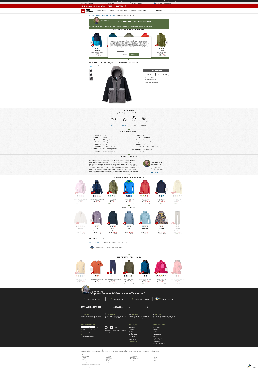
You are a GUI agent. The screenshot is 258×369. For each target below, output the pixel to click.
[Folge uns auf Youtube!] (112, 327)
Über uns (155, 326)
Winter (125, 10)
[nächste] (166, 42)
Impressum (155, 336)
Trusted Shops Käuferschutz (151, 82)
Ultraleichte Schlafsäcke (134, 358)
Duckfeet (155, 357)
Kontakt (131, 331)
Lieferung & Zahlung (133, 326)
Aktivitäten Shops (85, 356)
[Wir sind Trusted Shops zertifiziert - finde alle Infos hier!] (157, 299)
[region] (129, 47)
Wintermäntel (108, 359)
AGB (130, 336)
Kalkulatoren (84, 357)
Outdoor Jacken (105, 15)
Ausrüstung (111, 10)
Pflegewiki (155, 343)
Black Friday (84, 361)
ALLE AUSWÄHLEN (134, 54)
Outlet (144, 10)
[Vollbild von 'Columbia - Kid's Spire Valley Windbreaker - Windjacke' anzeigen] (98, 66)
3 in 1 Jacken (108, 356)
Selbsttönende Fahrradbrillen (135, 361)
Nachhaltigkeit (156, 341)
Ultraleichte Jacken (109, 360)
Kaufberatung (84, 358)
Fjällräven (155, 360)
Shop (82, 1)
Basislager (87, 1)
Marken (140, 10)
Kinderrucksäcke (133, 359)
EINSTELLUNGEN (124, 54)
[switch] (254, 367)
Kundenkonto (156, 329)
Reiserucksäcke (133, 357)
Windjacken (112, 15)
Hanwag (155, 359)
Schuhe (104, 10)
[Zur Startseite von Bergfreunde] (87, 10)
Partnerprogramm (157, 334)
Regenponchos (109, 358)
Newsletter (155, 331)
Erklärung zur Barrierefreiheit (159, 340)
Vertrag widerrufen (133, 341)
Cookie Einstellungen (134, 338)
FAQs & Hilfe (131, 329)
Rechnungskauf (111, 3)
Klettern (117, 10)
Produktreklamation (133, 334)
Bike (121, 10)
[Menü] (257, 364)
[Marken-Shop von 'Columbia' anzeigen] (91, 67)
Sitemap (98, 364)
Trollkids (155, 361)
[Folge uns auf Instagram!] (107, 327)
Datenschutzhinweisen (120, 51)
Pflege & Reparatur (85, 360)
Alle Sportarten (132, 10)
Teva (154, 356)
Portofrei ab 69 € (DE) (88, 3)
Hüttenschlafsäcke (133, 356)
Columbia (93, 62)
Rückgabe (131, 333)
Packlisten (84, 359)
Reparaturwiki (161, 343)
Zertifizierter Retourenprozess (155, 307)
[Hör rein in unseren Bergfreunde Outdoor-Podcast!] (117, 327)
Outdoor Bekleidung (96, 15)
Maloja (155, 358)
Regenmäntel (108, 357)
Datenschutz (134, 336)
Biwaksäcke (132, 360)
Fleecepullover (109, 361)
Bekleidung (98, 10)
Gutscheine (155, 333)
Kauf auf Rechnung (149, 81)
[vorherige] (91, 42)
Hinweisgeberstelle (157, 338)
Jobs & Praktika (156, 327)
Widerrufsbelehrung (133, 339)
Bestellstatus (132, 327)
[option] (117, 85)
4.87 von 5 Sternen (163, 3)
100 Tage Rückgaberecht (137, 3)
